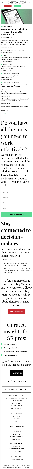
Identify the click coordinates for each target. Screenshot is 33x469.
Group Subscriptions (16, 437)
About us (16, 429)
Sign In (26, 6)
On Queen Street (7, 64)
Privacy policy (16, 431)
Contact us (16, 373)
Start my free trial (16, 214)
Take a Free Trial (16, 424)
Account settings (16, 408)
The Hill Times (16, 451)
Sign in (16, 411)
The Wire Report (17, 446)
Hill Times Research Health (16, 449)
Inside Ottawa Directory (16, 395)
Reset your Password (16, 413)
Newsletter (16, 434)
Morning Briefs (16, 439)
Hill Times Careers (16, 456)
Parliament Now (16, 454)
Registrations (7, 26)
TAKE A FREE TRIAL (16, 312)
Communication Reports (10, 73)
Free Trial (17, 6)
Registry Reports (16, 400)
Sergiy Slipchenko (8, 70)
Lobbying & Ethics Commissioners (16, 398)
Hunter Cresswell (8, 37)
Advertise (16, 418)
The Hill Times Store (16, 459)
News (4, 55)
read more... (4, 113)
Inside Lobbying (16, 403)
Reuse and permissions (16, 426)
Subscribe (8, 6)
